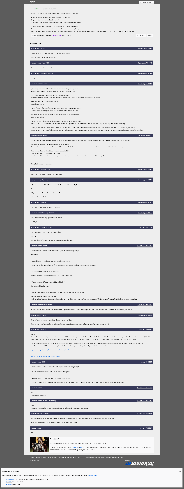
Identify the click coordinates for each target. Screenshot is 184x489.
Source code (34, 460)
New (83, 457)
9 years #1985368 (144, 401)
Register (83, 447)
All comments (52, 457)
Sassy (34, 9)
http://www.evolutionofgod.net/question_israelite (45, 356)
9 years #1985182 (145, 84)
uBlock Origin (10, 479)
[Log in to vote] (34, 35)
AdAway (9, 484)
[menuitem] (148, 2)
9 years (57, 35)
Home (32, 457)
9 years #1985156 (145, 48)
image (35, 222)
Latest (38, 457)
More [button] (149, 35)
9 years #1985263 (144, 246)
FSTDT (32, 2)
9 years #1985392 (144, 414)
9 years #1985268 (145, 305)
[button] (140, 2)
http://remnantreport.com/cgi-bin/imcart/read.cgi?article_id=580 (50, 350)
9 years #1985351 (145, 362)
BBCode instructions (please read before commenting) (104, 457)
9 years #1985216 (145, 202)
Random (73, 457)
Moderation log (63, 457)
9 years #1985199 (145, 180)
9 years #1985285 (145, 329)
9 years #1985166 (145, 73)
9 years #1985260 (145, 227)
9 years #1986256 (145, 428)
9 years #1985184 (145, 136)
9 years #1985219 (145, 213)
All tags (43, 457)
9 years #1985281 (145, 315)
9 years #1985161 (145, 63)
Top (78, 457)
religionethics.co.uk (49, 9)
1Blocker (9, 482)
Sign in (75, 447)
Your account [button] (147, 2)
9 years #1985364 (144, 388)
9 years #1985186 (145, 169)
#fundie (38, 9)
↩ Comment (141, 35)
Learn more (93, 475)
